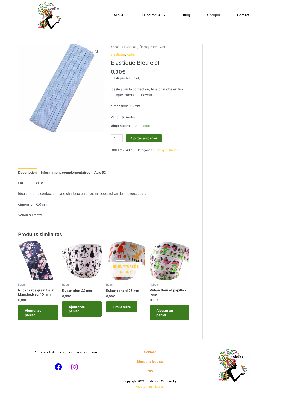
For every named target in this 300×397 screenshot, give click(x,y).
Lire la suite (122, 307)
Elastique (130, 47)
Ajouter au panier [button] (33, 313)
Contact (243, 15)
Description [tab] (27, 172)
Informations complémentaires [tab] (65, 172)
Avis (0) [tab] (100, 172)
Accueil (119, 15)
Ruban (132, 54)
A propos (213, 15)
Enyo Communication (149, 386)
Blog (186, 15)
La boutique (151, 15)
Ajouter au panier (143, 138)
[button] (154, 15)
